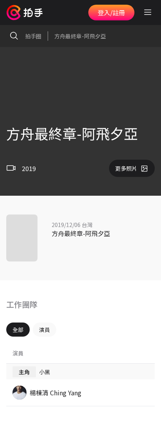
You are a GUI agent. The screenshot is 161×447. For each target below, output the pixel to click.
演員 (44, 329)
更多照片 (126, 168)
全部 (18, 329)
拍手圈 (33, 36)
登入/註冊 (111, 12)
